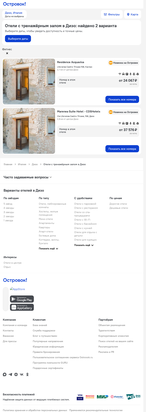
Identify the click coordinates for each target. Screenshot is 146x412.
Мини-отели (46, 219)
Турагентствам (106, 330)
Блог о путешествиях (45, 335)
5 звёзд (8, 203)
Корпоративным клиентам (113, 335)
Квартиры (44, 227)
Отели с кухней (83, 228)
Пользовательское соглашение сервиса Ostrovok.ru (63, 357)
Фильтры (114, 14)
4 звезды (9, 207)
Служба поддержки (44, 330)
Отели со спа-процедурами (82, 214)
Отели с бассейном (85, 223)
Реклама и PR (106, 352)
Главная (8, 164)
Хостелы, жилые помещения (48, 213)
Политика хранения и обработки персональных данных (35, 410)
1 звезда (8, 220)
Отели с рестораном (86, 207)
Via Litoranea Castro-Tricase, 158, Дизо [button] (75, 116)
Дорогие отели (118, 203)
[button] (14, 14)
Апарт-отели (46, 231)
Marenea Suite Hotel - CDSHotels (78, 111)
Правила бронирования (46, 352)
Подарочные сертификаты (48, 368)
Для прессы (10, 341)
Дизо (35, 164)
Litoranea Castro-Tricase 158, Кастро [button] (74, 66)
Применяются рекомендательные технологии (95, 410)
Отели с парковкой (85, 203)
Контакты (8, 330)
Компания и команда (15, 325)
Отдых (7, 266)
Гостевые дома (47, 235)
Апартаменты (46, 223)
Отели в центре (13, 262)
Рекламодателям (108, 346)
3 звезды (9, 212)
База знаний (40, 325)
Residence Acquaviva (70, 62)
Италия (22, 164)
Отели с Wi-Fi (82, 219)
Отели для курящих (85, 239)
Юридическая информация (48, 346)
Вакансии (8, 335)
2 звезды (9, 216)
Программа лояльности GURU (50, 362)
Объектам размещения (111, 325)
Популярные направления (48, 341)
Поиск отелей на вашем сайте (115, 341)
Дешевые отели (119, 207)
